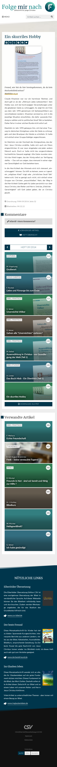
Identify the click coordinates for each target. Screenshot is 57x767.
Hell (27, 753)
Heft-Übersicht (29, 235)
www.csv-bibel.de (15, 615)
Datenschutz (29, 740)
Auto (21, 753)
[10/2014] (49, 247)
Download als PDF (29, 404)
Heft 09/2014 (28, 247)
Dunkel (35, 753)
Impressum (28, 736)
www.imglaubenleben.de (18, 703)
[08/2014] (7, 247)
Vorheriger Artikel (29, 230)
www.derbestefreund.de (17, 657)
